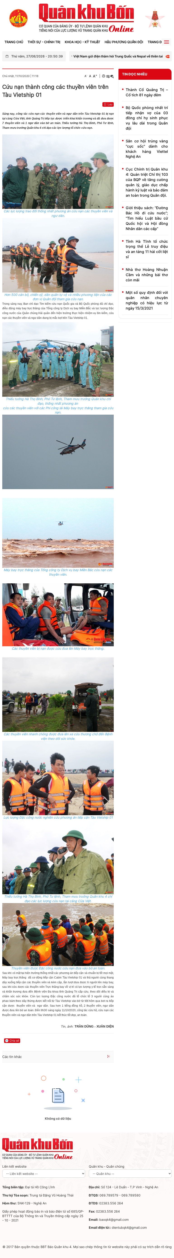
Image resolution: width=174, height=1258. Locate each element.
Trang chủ (14, 42)
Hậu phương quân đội (124, 42)
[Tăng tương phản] (108, 76)
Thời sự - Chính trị (44, 42)
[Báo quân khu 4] (37, 1148)
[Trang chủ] (18, 18)
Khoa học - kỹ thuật (82, 42)
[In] (103, 76)
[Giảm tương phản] (112, 76)
